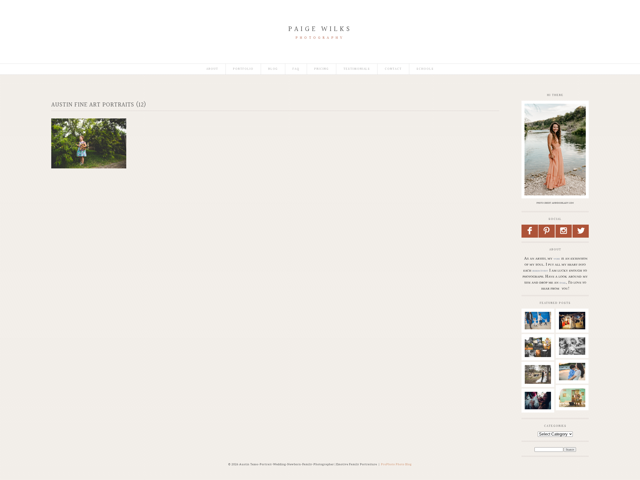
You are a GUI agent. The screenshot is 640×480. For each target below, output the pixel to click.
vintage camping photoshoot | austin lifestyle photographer (575, 405)
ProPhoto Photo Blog (396, 464)
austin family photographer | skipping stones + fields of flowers (575, 382)
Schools (425, 69)
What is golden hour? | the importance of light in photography (539, 354)
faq (296, 69)
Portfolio (243, 69)
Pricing (321, 69)
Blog (273, 69)
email (563, 282)
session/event (540, 270)
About (212, 69)
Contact (393, 69)
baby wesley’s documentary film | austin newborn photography (574, 357)
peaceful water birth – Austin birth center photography (539, 409)
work (557, 258)
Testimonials (357, 69)
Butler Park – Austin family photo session (538, 326)
